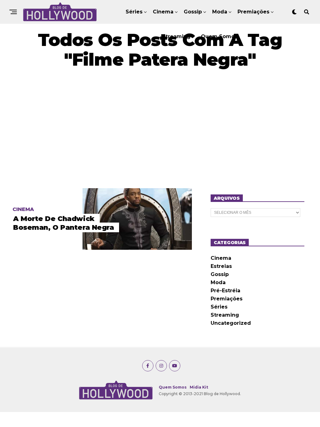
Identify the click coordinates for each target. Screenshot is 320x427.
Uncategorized (231, 323)
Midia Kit (199, 387)
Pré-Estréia (225, 291)
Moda (219, 12)
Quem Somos (219, 36)
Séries (134, 12)
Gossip (193, 12)
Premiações (253, 12)
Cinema (163, 12)
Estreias (221, 266)
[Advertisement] (160, 129)
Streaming (176, 36)
